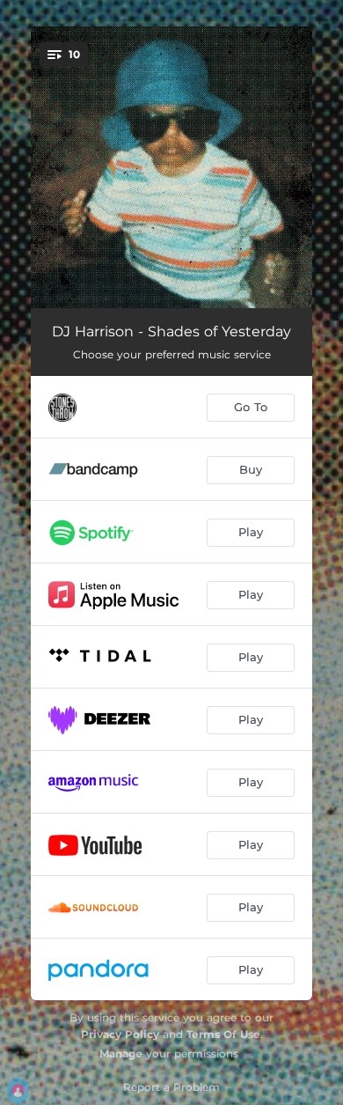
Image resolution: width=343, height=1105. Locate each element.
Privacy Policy (120, 1034)
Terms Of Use (223, 1034)
